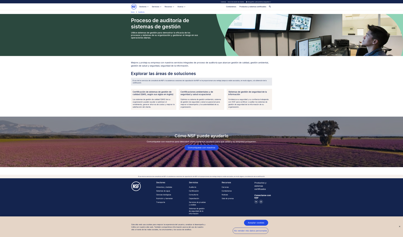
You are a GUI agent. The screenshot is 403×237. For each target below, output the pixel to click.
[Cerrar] (399, 226)
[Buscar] (270, 6)
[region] (201, 226)
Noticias (225, 195)
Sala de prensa (228, 198)
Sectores (142, 7)
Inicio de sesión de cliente (236, 2)
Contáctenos (227, 191)
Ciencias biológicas (163, 195)
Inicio (133, 12)
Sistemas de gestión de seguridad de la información (197, 211)
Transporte (160, 202)
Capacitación (194, 198)
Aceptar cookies (256, 222)
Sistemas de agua (163, 191)
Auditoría (141, 12)
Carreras (223, 2)
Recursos (168, 7)
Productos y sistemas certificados (260, 186)
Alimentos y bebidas (164, 187)
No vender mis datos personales (250, 230)
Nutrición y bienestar (164, 198)
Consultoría (193, 195)
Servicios (155, 7)
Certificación (194, 191)
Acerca (180, 7)
